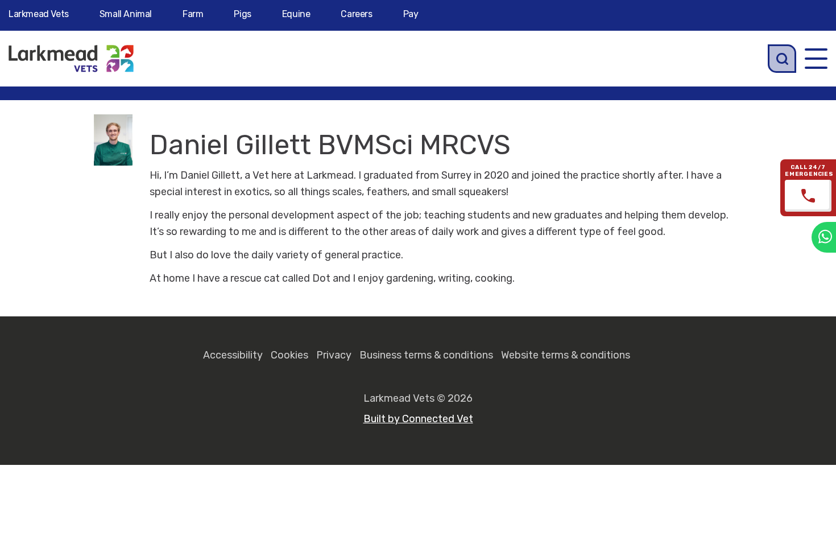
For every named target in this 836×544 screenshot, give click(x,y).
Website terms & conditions (565, 355)
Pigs (242, 14)
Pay (411, 14)
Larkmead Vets (39, 14)
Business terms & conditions (426, 355)
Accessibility (233, 355)
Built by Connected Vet (418, 419)
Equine (296, 14)
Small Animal (126, 14)
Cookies (289, 355)
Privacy (333, 355)
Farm (193, 14)
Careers (356, 14)
